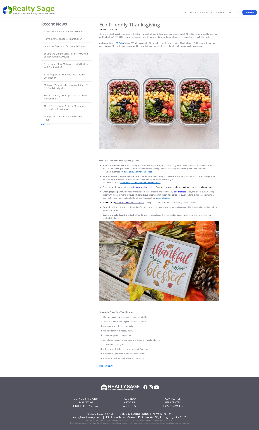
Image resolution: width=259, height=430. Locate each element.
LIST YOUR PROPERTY (86, 398)
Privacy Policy (162, 413)
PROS (219, 12)
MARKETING (86, 402)
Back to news (106, 365)
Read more (46, 124)
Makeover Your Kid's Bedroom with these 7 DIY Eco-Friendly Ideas (66, 87)
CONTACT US (173, 398)
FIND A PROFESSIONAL (86, 406)
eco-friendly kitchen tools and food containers (140, 183)
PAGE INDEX (129, 398)
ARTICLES (129, 402)
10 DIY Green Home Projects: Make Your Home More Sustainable (64, 108)
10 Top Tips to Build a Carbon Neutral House (63, 118)
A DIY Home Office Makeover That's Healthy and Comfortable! (66, 66)
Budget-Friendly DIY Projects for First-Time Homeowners (65, 97)
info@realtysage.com (87, 417)
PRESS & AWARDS (173, 406)
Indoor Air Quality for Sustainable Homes (65, 46)
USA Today (119, 43)
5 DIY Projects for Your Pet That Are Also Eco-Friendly (64, 76)
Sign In (250, 12)
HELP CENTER (173, 402)
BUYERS (189, 12)
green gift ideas (163, 198)
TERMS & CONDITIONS (133, 413)
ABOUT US (129, 406)
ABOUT (233, 12)
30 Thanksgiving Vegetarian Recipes (136, 172)
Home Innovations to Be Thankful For (63, 38)
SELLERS (205, 12)
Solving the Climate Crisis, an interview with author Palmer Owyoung (66, 55)
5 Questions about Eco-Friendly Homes (64, 31)
